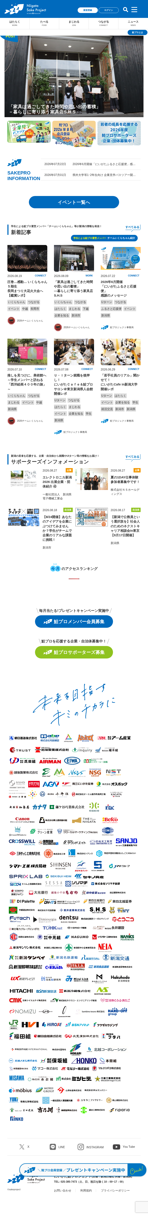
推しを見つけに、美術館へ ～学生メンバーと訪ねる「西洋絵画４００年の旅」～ (26, 382)
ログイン (108, 10)
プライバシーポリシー (115, 1190)
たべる (44, 23)
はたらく (14, 23)
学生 (89, 413)
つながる (103, 23)
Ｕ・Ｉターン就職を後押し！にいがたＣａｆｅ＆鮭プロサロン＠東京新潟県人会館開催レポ (73, 384)
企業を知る (62, 315)
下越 (86, 308)
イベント (13, 308)
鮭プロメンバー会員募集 (79, 621)
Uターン (106, 302)
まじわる (74, 23)
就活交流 (107, 409)
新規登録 (87, 10)
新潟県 (105, 315)
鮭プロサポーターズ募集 (79, 652)
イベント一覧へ (74, 202)
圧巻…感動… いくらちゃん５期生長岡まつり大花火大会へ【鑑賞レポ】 (27, 288)
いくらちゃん (16, 302)
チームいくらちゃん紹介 (104, 237)
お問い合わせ (62, 1190)
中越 (25, 308)
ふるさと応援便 (111, 308)
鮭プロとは (137, 32)
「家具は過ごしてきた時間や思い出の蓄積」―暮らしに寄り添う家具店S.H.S (73, 288)
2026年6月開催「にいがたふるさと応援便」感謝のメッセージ (118, 288)
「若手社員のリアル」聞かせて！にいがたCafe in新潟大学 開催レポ (121, 382)
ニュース (133, 23)
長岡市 (35, 308)
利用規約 (86, 1190)
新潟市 (76, 315)
